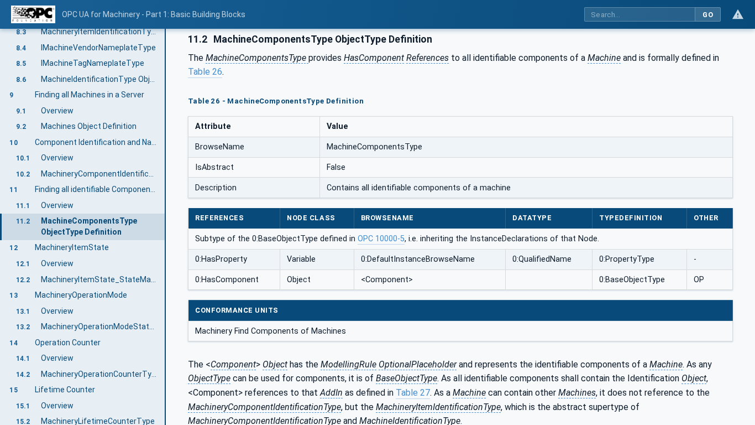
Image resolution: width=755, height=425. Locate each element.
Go (707, 15)
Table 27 (413, 392)
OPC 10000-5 (381, 238)
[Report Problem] (738, 14)
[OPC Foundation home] (33, 14)
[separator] (165, 227)
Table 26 (205, 71)
